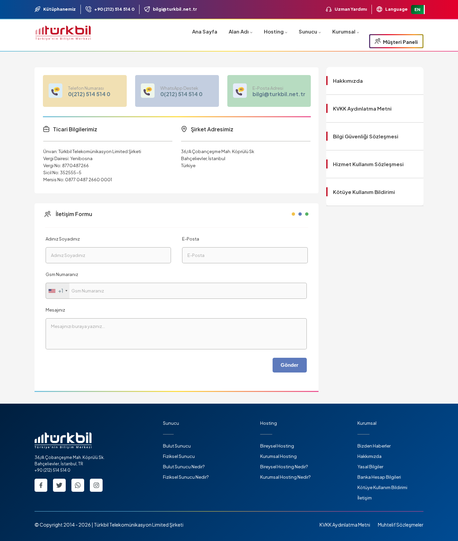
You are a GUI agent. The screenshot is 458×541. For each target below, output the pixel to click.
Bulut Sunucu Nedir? (184, 466)
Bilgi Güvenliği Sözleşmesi (365, 136)
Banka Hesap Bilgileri (379, 477)
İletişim (364, 497)
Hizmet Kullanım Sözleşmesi (368, 164)
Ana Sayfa (204, 31)
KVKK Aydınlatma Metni (362, 108)
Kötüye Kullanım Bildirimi (364, 192)
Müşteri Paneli (400, 42)
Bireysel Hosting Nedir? (284, 466)
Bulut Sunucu (177, 446)
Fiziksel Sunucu (179, 456)
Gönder (289, 365)
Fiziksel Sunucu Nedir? (186, 477)
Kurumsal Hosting (278, 456)
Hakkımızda (348, 80)
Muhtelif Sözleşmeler (400, 525)
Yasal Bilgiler (370, 466)
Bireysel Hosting (277, 446)
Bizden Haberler (374, 446)
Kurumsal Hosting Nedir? (285, 477)
